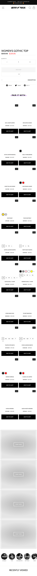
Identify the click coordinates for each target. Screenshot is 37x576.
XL (28, 246)
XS (3, 246)
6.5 (12, 338)
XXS (21, 275)
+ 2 (20, 277)
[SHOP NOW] (18, 444)
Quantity (4, 58)
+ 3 (20, 341)
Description (32, 80)
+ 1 (16, 277)
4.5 (6, 338)
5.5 (9, 338)
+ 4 (3, 341)
